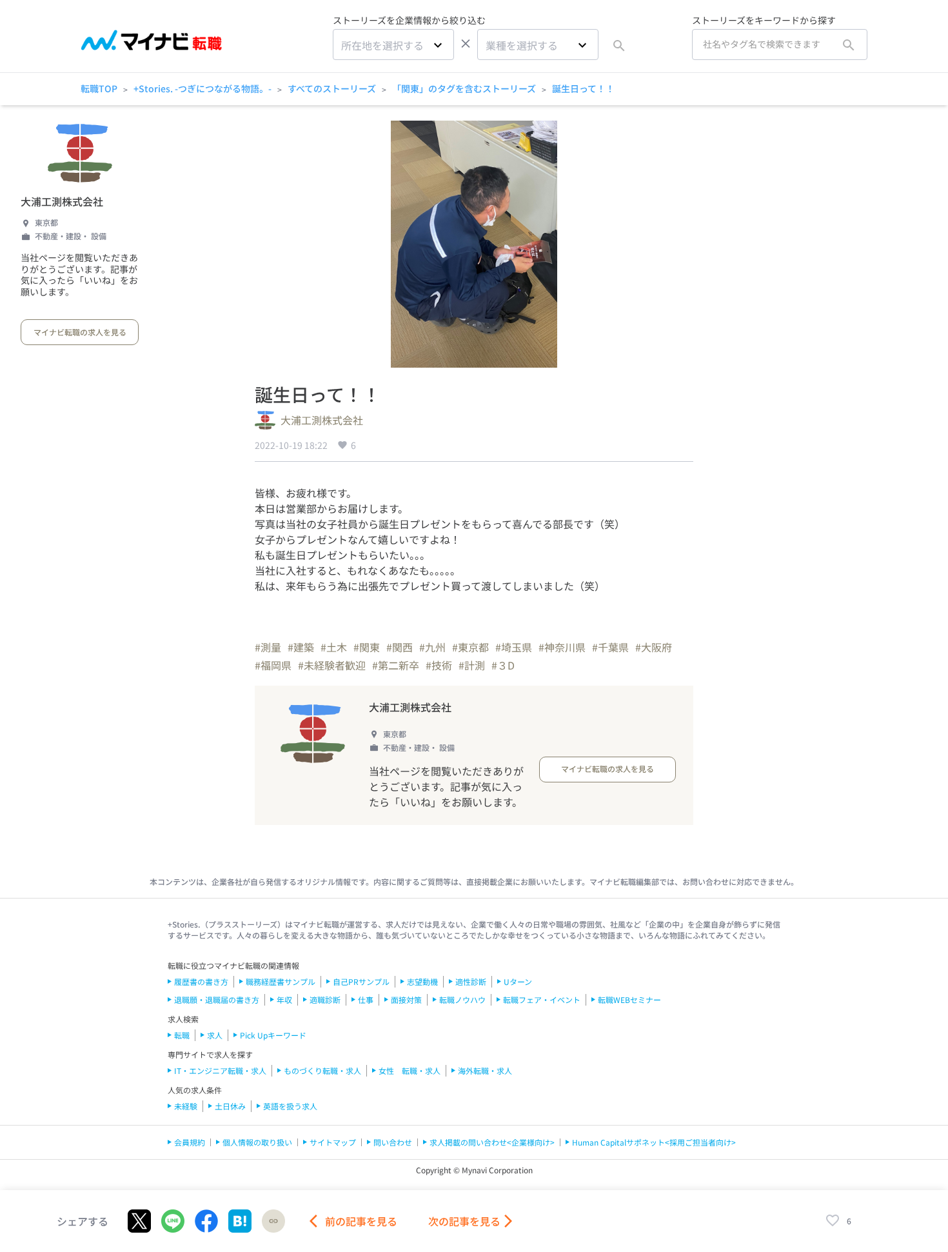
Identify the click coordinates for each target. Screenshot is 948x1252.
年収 (284, 999)
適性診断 (470, 981)
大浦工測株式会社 (62, 201)
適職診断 (325, 999)
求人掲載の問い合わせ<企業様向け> (492, 1142)
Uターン (518, 981)
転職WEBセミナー (629, 999)
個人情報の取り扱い (257, 1142)
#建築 (301, 647)
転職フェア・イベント (541, 999)
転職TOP (99, 88)
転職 (182, 1034)
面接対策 (406, 999)
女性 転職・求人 (409, 1070)
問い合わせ (392, 1142)
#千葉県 (610, 647)
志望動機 (422, 981)
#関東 (366, 647)
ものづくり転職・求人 (322, 1070)
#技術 (439, 665)
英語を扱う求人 (290, 1105)
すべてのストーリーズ (332, 88)
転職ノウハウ (462, 999)
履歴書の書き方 (201, 981)
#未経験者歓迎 (332, 665)
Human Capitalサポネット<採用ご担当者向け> (654, 1142)
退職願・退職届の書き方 (216, 999)
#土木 (334, 647)
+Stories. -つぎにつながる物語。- (202, 88)
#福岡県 (273, 665)
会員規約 (189, 1142)
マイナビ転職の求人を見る (80, 331)
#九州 (432, 647)
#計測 (472, 665)
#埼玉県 (513, 647)
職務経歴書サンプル (280, 981)
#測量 (268, 647)
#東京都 (470, 647)
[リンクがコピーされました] (273, 1221)
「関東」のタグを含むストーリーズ (464, 88)
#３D (503, 665)
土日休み (230, 1105)
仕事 (365, 999)
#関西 (399, 647)
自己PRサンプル (361, 981)
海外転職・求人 (485, 1070)
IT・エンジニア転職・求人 (220, 1070)
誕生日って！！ (583, 88)
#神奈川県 (562, 647)
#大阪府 (653, 647)
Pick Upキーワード (273, 1034)
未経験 (185, 1105)
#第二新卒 (395, 665)
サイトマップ (333, 1142)
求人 (214, 1034)
